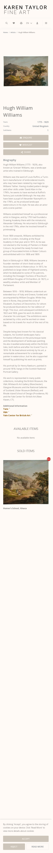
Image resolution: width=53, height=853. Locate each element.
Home (5, 32)
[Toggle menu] (45, 23)
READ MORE (38, 846)
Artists (13, 32)
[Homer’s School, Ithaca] (25, 482)
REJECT (14, 846)
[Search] (6, 23)
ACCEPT (26, 838)
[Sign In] (37, 23)
